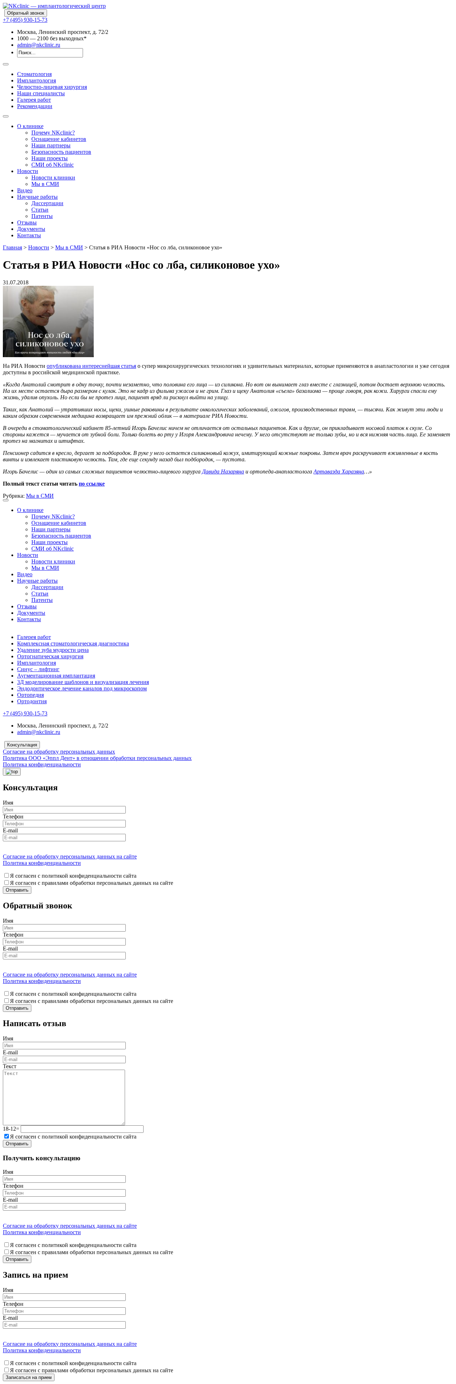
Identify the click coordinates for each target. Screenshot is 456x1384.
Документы (31, 229)
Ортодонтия (32, 701)
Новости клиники (53, 177)
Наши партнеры (51, 145)
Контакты (29, 235)
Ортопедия (30, 695)
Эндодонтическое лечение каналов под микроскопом (82, 688)
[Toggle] (6, 64)
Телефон (13, 816)
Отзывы (27, 222)
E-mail (10, 830)
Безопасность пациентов (61, 152)
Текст (9, 1066)
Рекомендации (34, 106)
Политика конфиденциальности (42, 764)
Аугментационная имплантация (56, 676)
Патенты (42, 216)
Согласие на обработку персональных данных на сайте (70, 856)
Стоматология (34, 74)
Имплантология (36, 80)
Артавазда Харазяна (339, 471)
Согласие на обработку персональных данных (59, 752)
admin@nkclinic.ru (38, 45)
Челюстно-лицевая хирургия (52, 87)
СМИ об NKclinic (52, 165)
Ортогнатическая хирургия (50, 656)
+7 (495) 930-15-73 (25, 20)
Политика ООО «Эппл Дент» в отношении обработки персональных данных (97, 758)
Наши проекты (49, 158)
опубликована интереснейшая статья (91, 366)
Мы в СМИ (45, 184)
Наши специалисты (41, 93)
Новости (27, 171)
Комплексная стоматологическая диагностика (73, 643)
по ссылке (92, 484)
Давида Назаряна (223, 471)
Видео (24, 190)
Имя (8, 803)
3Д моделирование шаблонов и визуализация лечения (83, 682)
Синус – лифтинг (38, 669)
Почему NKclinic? (53, 133)
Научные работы (37, 197)
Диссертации (47, 203)
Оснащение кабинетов (58, 139)
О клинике (30, 126)
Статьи (39, 210)
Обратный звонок (25, 13)
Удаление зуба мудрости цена (53, 650)
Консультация (22, 744)
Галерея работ (34, 100)
